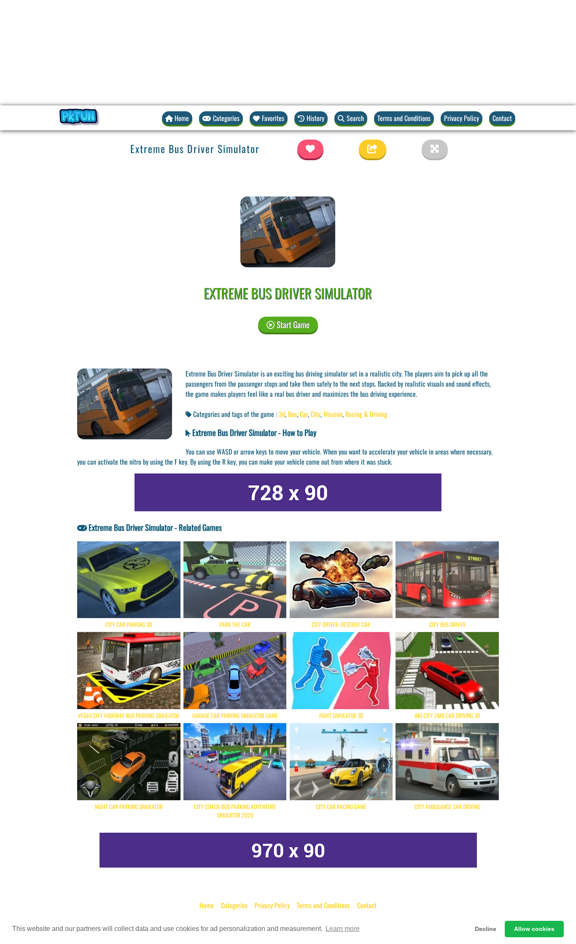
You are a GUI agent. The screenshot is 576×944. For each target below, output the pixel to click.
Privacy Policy (461, 118)
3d (282, 414)
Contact (502, 118)
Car (304, 414)
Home (206, 905)
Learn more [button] (343, 928)
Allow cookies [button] (534, 928)
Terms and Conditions (404, 118)
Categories (234, 905)
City (315, 414)
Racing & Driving (366, 414)
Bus (292, 414)
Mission (332, 414)
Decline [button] (485, 928)
